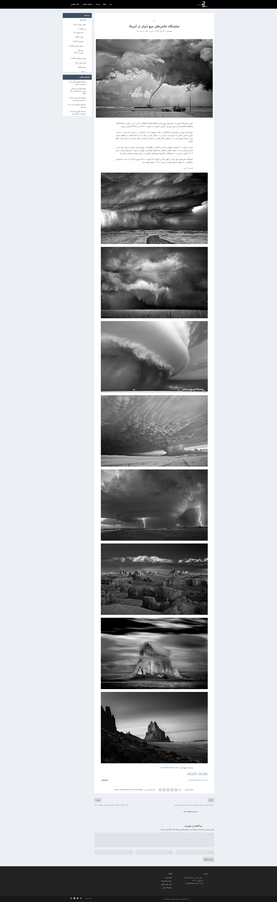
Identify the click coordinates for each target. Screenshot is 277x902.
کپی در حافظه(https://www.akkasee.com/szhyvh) (131, 790)
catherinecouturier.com (198, 780)
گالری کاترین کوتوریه (132, 123)
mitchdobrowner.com (170, 767)
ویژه (85, 72)
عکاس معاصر (202, 773)
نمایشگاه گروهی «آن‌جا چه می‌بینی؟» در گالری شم (78, 112)
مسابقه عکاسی (78, 46)
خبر (110, 4)
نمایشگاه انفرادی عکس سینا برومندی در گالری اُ (77, 83)
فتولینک (80, 41)
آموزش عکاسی (81, 24)
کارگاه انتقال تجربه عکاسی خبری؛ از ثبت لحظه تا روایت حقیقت (77, 91)
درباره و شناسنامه (166, 881)
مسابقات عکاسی (87, 4)
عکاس (81, 37)
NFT (81, 20)
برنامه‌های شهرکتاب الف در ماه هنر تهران (77, 106)
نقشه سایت (168, 878)
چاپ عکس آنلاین (166, 884)
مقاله (104, 4)
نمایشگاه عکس (80, 51)
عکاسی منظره (192, 773)
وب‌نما (98, 4)
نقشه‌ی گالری (188, 168)
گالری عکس (82, 63)
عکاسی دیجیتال (81, 58)
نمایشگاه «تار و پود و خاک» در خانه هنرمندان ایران (77, 99)
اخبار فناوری (79, 32)
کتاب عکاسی (75, 4)
